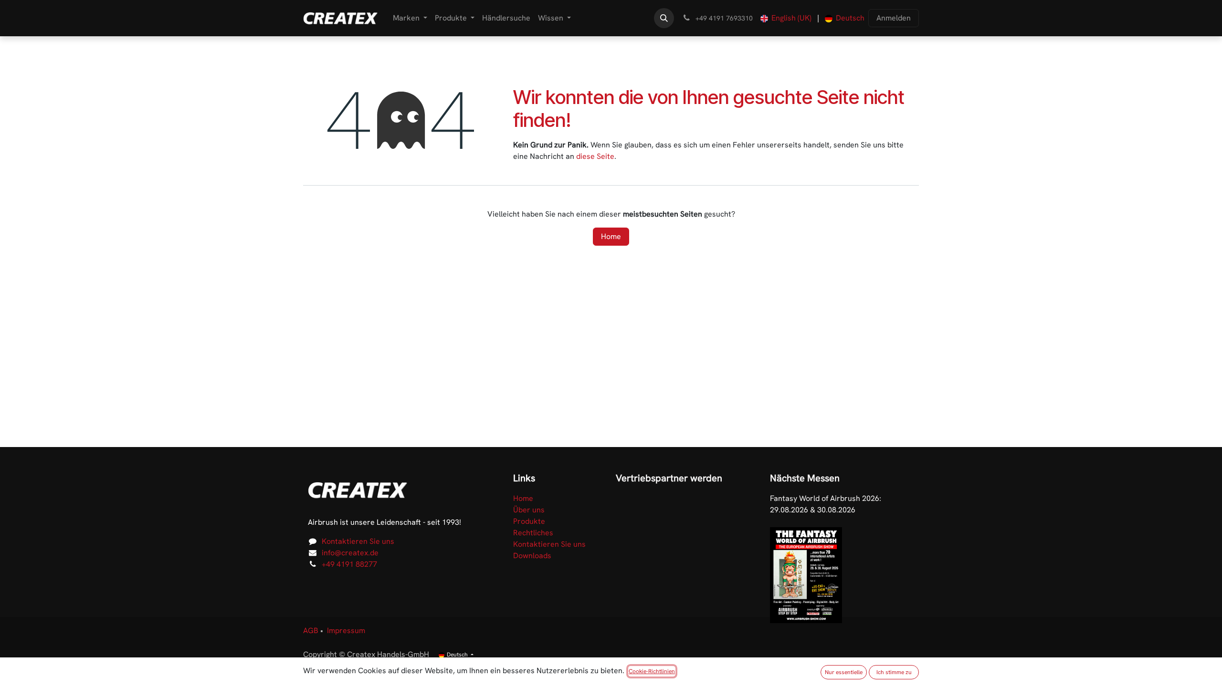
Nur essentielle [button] (844, 672)
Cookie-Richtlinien (652, 671)
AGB (310, 630)
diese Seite (595, 156)
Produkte (529, 521)
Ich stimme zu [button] (894, 672)
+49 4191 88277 (349, 564)
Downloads (532, 556)
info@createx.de (350, 553)
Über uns (529, 510)
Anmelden (893, 18)
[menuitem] (410, 18)
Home (611, 236)
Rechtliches (533, 533)
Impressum (346, 630)
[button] (664, 18)
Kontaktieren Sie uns (358, 541)
